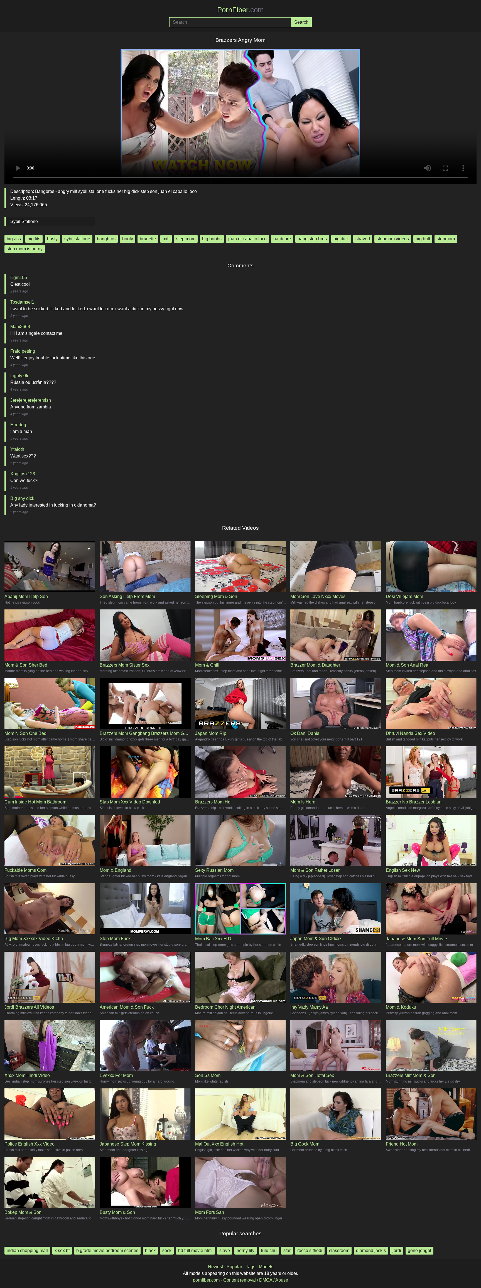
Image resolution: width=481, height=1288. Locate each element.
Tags (250, 1266)
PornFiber (240, 10)
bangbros (106, 238)
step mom (185, 238)
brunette (148, 238)
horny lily (245, 1250)
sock (166, 1250)
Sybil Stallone (24, 221)
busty (52, 238)
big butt (423, 238)
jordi (396, 1250)
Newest (215, 1266)
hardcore (282, 238)
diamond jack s (371, 1250)
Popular (234, 1266)
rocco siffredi (309, 1250)
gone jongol (419, 1250)
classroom (339, 1250)
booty (127, 238)
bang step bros (312, 238)
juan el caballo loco (247, 238)
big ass (14, 238)
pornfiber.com (206, 1280)
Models (266, 1266)
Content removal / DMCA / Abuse (255, 1280)
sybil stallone (77, 238)
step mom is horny (25, 248)
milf (166, 238)
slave (224, 1250)
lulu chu (269, 1250)
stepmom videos (393, 238)
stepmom (446, 238)
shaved (362, 238)
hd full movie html (195, 1250)
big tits (34, 238)
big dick (341, 238)
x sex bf (62, 1250)
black (150, 1250)
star (287, 1250)
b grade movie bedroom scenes (107, 1250)
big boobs (212, 238)
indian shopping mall (27, 1250)
